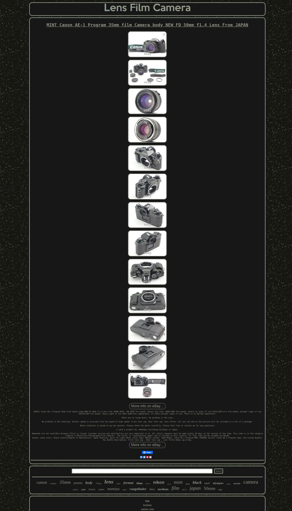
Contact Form (147, 509)
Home (147, 501)
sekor (118, 484)
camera (250, 482)
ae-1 (184, 489)
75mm (98, 483)
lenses (92, 489)
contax (53, 483)
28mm (188, 484)
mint (178, 482)
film (175, 488)
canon (42, 482)
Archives (147, 505)
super (101, 489)
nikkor (75, 489)
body (89, 483)
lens (108, 482)
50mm (209, 488)
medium (163, 489)
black (197, 482)
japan (195, 488)
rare (83, 489)
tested (228, 484)
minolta (236, 483)
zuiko (125, 490)
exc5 (207, 483)
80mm (139, 483)
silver (148, 483)
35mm (65, 482)
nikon (158, 482)
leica (152, 489)
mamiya (113, 489)
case (220, 489)
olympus (218, 483)
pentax (78, 483)
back (169, 484)
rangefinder (138, 489)
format (128, 483)
